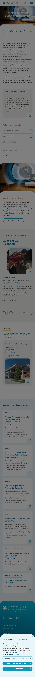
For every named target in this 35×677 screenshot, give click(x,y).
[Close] (33, 636)
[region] (17, 655)
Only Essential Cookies (16, 663)
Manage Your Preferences (16, 658)
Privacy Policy (14, 654)
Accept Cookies (16, 669)
